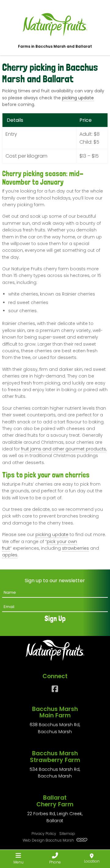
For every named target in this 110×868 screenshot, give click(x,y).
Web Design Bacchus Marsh (49, 840)
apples (9, 555)
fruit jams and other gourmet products (63, 449)
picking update (78, 98)
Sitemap (67, 833)
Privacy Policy (43, 833)
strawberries (75, 548)
